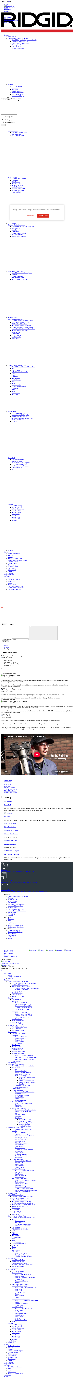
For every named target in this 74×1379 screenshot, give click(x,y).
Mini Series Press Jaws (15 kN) (24, 1017)
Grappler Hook (19, 1040)
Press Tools (7, 784)
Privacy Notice (8, 950)
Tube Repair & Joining (18, 277)
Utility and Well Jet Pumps (22, 1226)
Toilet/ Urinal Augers (21, 1038)
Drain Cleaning (12, 177)
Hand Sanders (19, 1316)
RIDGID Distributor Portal (15, 586)
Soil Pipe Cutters (20, 1114)
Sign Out (6, 22)
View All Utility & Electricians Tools (22, 320)
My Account (7, 17)
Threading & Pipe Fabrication (16, 225)
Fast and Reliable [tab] (9, 665)
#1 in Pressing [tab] (8, 660)
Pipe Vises (18, 1105)
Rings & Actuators (9, 787)
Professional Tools (9, 7)
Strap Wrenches (19, 1152)
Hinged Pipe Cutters (24, 1124)
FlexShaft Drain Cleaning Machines (26, 1057)
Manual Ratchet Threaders (26, 1080)
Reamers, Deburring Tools (22, 1191)
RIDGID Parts (12, 570)
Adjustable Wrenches (21, 1154)
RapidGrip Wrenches (21, 1138)
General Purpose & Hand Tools (17, 365)
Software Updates (13, 566)
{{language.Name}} (10, 122)
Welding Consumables (18, 509)
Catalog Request (12, 563)
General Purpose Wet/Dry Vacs (20, 415)
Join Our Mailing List (14, 579)
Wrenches (14, 274)
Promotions (11, 550)
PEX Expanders (16, 134)
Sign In (10, 938)
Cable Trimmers (16, 335)
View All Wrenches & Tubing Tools (22, 273)
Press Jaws (7, 786)
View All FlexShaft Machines (24, 1055)
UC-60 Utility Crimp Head (19, 324)
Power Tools (11, 458)
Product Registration (14, 553)
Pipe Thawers (19, 1174)
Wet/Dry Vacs (12, 411)
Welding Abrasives (17, 507)
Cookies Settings (30, 215)
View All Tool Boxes (21, 1253)
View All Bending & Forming (23, 1161)
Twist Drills (15, 388)
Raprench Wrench (20, 1141)
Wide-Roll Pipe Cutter (25, 1126)
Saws (13, 383)
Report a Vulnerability (10, 956)
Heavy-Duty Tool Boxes (22, 1255)
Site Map (6, 955)
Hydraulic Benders (20, 1100)
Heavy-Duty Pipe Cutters (26, 1123)
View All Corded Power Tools (23, 1308)
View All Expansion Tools (19, 132)
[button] (37, 1)
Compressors (19, 1305)
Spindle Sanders (19, 1295)
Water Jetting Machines (18, 188)
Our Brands (7, 9)
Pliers (13, 381)
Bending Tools (19, 1162)
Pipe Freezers (19, 1172)
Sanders (17, 1282)
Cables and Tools (16, 192)
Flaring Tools (19, 1164)
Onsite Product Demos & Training (17, 560)
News (9, 578)
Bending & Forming (17, 276)
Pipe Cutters (18, 1118)
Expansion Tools (13, 131)
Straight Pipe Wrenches (21, 1134)
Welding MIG (15, 514)
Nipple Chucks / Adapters (22, 1085)
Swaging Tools (19, 1167)
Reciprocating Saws (21, 1313)
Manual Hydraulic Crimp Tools (20, 322)
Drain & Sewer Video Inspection (21, 986)
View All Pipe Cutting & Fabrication (25, 1110)
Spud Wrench (19, 1146)
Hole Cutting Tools (20, 1093)
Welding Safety (16, 517)
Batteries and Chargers (10, 792)
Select (3, 125)
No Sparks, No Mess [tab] (10, 662)
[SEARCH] (43, 633)
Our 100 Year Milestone (15, 589)
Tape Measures (16, 393)
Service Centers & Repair (15, 558)
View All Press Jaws (21, 1012)
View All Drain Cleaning (19, 178)
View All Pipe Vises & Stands (23, 1103)
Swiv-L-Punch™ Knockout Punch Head (23, 329)
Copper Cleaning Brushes (22, 1187)
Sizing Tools (15, 338)
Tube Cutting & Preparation (19, 279)
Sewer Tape (18, 1043)
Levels (13, 375)
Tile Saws (14, 469)
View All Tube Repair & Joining (24, 1170)
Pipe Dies (21, 1084)
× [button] (1, 970)
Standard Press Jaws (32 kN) (23, 1014)
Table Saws (18, 1290)
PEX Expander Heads (18, 135)
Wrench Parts (19, 1157)
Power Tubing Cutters (21, 1183)
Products (6, 980)
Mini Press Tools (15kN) (22, 1009)
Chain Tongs (18, 1151)
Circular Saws (19, 1312)
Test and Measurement (18, 996)
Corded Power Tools (17, 467)
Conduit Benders (16, 337)
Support (6, 552)
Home (6, 645)
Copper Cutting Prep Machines (24, 1188)
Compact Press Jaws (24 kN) (23, 1015)
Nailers (17, 1302)
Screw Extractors (16, 385)
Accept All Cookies (43, 215)
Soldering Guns (19, 1177)
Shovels (14, 389)
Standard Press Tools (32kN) (23, 1006)
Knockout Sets (16, 332)
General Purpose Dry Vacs (19, 416)
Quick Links (7, 928)
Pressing (8, 780)
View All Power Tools (18, 459)
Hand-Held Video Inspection (20, 985)
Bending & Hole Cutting (19, 233)
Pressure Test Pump (20, 1175)
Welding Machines (17, 512)
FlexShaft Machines (18, 190)
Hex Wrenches (19, 1144)
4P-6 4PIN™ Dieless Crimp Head (21, 325)
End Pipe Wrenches (20, 1139)
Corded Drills (19, 1310)
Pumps (13, 368)
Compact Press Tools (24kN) (23, 1007)
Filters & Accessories (18, 419)
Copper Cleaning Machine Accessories (26, 1190)
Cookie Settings (8, 953)
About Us (7, 576)
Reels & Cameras (20, 991)
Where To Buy (8, 573)
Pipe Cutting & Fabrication (19, 236)
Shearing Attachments (10, 789)
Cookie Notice (8, 951)
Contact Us (11, 571)
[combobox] (9, 114)
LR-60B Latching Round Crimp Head (22, 327)
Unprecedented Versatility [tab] (11, 664)
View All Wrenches (20, 1132)
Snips (13, 391)
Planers (17, 1294)
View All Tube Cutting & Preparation (25, 1180)
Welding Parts (15, 515)
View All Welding (17, 505)
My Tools (7, 19)
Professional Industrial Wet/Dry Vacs (22, 418)
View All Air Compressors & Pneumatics (27, 1300)
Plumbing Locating (17, 993)
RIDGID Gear (12, 584)
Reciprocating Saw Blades (22, 1095)
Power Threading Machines (23, 1072)
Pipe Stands (18, 1106)
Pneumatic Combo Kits (21, 1303)
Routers (17, 1318)
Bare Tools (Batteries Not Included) (25, 1277)
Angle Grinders (19, 1315)
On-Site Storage (16, 380)
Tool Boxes (15, 394)
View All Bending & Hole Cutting (25, 1092)
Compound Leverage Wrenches (24, 1149)
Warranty (10, 557)
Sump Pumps (19, 1222)
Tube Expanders (19, 1165)
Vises (13, 373)
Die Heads (22, 1079)
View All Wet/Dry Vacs (18, 413)
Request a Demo (9, 574)
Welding (10, 504)
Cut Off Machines (20, 1292)
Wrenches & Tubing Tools (15, 271)
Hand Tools (15, 180)
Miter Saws (18, 1289)
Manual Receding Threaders (27, 1082)
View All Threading (21, 1071)
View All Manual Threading (27, 1077)
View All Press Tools (21, 1002)
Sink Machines (16, 182)
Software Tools (12, 317)
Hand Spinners (19, 1041)
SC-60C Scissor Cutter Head (20, 330)
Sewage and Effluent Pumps (23, 1224)
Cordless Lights (19, 1279)
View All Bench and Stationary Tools (25, 1287)
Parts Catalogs (12, 568)
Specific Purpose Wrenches (23, 1156)
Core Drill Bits (19, 1097)
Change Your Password (11, 20)
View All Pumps (20, 1221)
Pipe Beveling (16, 228)
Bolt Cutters (15, 376)
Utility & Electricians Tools (15, 319)
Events (10, 583)
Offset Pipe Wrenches (21, 1143)
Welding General (16, 510)
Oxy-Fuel (14, 520)
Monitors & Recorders (21, 989)
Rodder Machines (17, 187)
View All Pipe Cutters (25, 1119)
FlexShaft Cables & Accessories (24, 1059)
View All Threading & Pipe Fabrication (23, 226)
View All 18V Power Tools (23, 1274)
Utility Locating (16, 994)
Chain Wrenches (20, 1148)
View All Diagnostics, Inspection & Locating (24, 983)
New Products (12, 1341)
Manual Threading (20, 1075)
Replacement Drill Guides (19, 386)
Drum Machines (16, 183)
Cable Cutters (15, 333)
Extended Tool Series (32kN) (23, 1004)
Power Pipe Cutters (20, 1116)
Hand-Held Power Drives (22, 1074)
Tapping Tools (19, 1098)
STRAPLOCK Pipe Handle (20, 372)
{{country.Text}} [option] (9, 116)
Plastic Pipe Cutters (20, 1185)
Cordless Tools (19, 1276)
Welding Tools (16, 518)
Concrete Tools (16, 370)
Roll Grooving (16, 231)
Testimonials (11, 581)
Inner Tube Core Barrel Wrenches (24, 1136)
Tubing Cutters (19, 1182)
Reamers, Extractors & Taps (23, 1111)
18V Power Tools (17, 461)
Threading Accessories (21, 1087)
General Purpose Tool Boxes (23, 1256)
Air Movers (15, 421)
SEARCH (5, 641)
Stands (17, 1297)
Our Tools (7, 894)
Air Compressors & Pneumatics (21, 466)
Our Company (8, 917)
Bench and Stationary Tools (19, 464)
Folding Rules (16, 378)
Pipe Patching (12, 223)
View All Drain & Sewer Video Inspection (27, 988)
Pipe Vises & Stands (17, 234)
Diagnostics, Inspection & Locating (18, 896)
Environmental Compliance (16, 587)
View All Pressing (17, 999)
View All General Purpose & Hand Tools (23, 367)
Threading (14, 230)
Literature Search (13, 561)
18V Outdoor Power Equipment (21, 462)
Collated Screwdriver (21, 1320)
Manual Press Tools (10, 791)
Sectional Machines (17, 185)
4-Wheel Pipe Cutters (25, 1121)
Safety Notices (12, 565)
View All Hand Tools (21, 1037)
